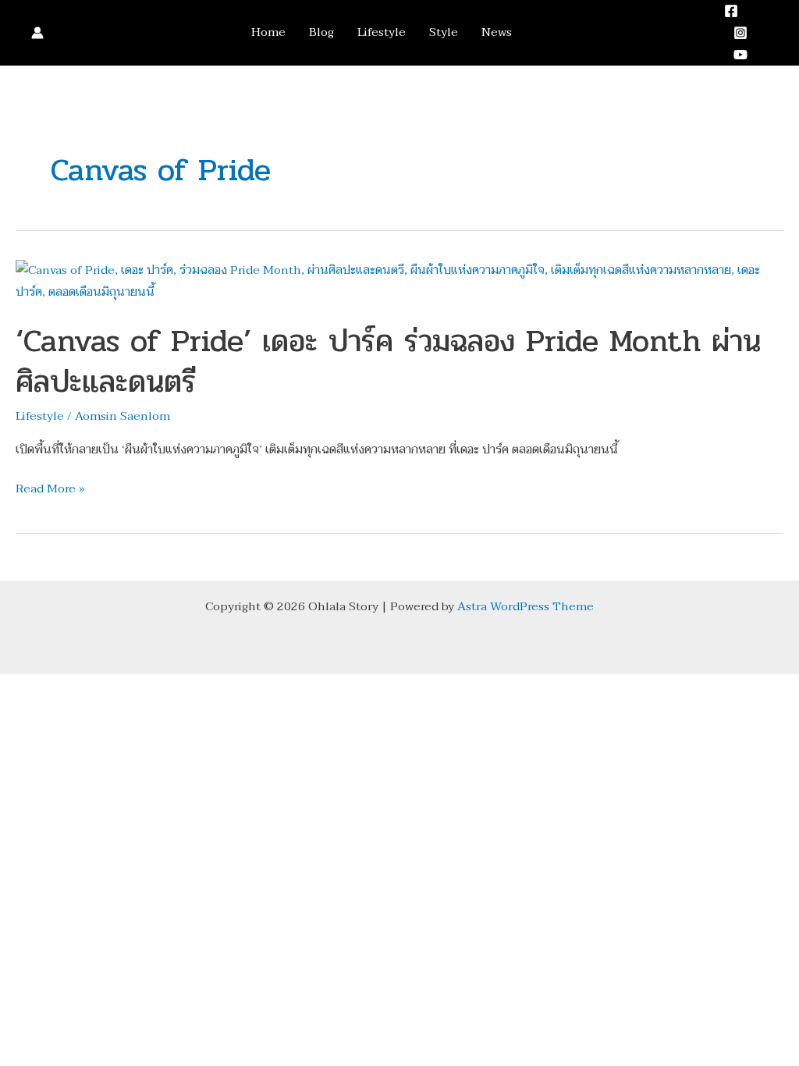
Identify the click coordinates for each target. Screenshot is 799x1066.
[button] (777, 32)
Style (443, 32)
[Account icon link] (37, 33)
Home (268, 32)
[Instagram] (740, 33)
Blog (321, 32)
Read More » (50, 489)
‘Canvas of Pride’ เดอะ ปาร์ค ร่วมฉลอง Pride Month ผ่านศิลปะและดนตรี (388, 361)
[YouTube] (740, 55)
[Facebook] (731, 11)
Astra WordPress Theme (525, 606)
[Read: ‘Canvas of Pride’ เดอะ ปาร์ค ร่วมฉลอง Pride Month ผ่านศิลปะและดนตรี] (399, 280)
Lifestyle (381, 32)
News (496, 32)
